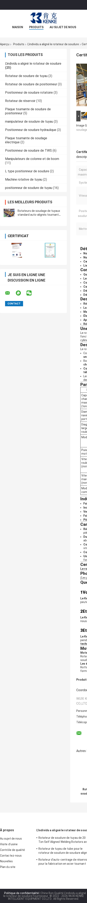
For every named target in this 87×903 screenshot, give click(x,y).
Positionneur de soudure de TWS (28, 150)
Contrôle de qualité (12, 850)
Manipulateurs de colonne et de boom (32, 159)
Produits (36, 27)
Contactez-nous (11, 855)
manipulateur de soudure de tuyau (29, 121)
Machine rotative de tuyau (23, 179)
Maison (17, 27)
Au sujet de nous (63, 27)
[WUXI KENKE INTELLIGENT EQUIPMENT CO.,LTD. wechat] (32, 293)
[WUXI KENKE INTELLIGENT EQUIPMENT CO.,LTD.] (43, 18)
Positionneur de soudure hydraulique (30, 130)
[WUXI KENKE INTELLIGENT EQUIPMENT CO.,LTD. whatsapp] (21, 293)
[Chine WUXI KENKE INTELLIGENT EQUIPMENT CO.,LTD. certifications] (16, 250)
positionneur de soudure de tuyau (28, 188)
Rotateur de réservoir (20, 101)
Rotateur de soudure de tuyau (26, 76)
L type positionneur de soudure (27, 171)
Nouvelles (6, 861)
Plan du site (7, 867)
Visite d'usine (9, 844)
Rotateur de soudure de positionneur (31, 84)
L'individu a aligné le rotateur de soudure (53, 44)
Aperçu (4, 44)
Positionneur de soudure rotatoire (29, 92)
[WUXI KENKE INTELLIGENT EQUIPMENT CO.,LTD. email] (10, 293)
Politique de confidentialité (21, 893)
